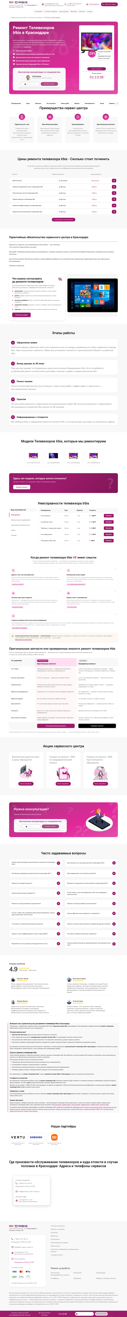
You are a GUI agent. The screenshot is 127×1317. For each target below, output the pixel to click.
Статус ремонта (94, 4)
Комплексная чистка (109, 1107)
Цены (28, 103)
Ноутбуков (77, 1278)
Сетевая (13, 535)
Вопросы (112, 103)
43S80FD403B (66, 1105)
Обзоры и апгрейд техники (106, 1278)
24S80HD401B (85, 1105)
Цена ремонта (63, 11)
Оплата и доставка (58, 1229)
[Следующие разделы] (117, 103)
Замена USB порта (77, 1109)
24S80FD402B (94, 1105)
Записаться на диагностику (23, 639)
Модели (76, 103)
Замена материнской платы (94, 1107)
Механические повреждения (20, 520)
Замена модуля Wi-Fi (16, 1111)
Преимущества (16, 103)
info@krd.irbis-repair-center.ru (29, 1191)
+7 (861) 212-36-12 (74, 3)
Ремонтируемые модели (59, 1243)
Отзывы (89, 11)
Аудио (13, 530)
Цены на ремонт (96, 69)
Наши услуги (55, 1246)
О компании (38, 11)
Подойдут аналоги (97, 726)
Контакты (82, 11)
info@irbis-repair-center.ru (23, 1247)
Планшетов (77, 1273)
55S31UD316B (56, 1105)
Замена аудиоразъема (63, 1109)
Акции (102, 103)
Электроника (15, 515)
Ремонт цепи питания (30, 1111)
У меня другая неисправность (63, 219)
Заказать (109, 515)
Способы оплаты (57, 1255)
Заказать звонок (110, 4)
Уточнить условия (21, 315)
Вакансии (74, 11)
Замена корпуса (15, 1109)
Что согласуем (51, 103)
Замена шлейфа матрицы (29, 1109)
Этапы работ (65, 103)
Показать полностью (16, 265)
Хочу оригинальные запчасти (56, 726)
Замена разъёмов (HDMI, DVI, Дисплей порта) (98, 1109)
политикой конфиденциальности (52, 87)
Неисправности (90, 103)
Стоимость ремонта (58, 1226)
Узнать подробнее (25, 783)
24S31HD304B (75, 1105)
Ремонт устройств (51, 11)
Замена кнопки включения (46, 1109)
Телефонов (55, 1278)
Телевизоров (100, 1273)
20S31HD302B (104, 1105)
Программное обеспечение (20, 525)
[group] (17, 1139)
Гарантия (38, 103)
